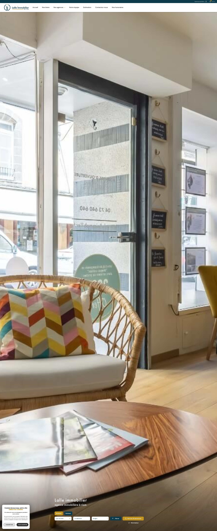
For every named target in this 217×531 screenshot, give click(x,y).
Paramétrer (9, 524)
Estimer (68, 513)
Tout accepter (22, 524)
